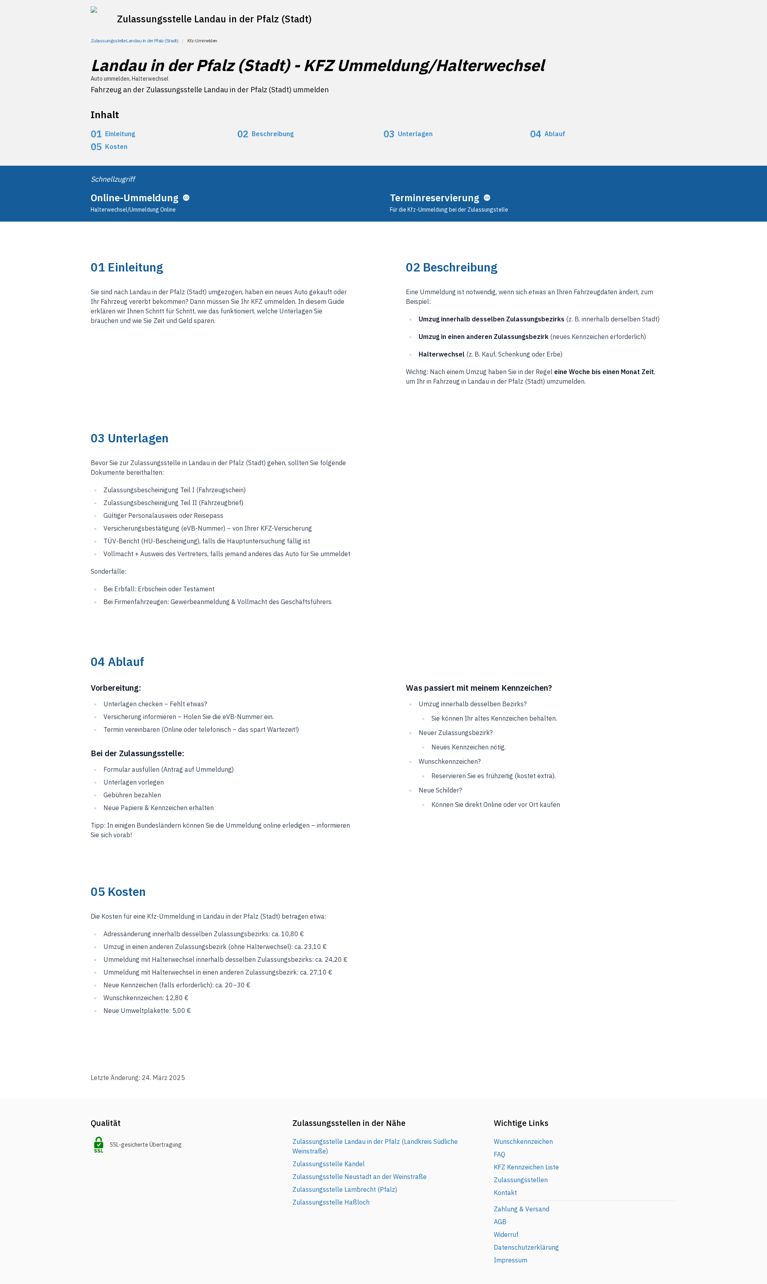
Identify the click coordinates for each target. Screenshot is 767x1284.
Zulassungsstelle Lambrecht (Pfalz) (344, 1189)
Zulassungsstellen (521, 1180)
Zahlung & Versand (521, 1209)
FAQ (499, 1154)
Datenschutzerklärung (526, 1247)
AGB (500, 1222)
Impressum (510, 1260)
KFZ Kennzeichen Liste (526, 1167)
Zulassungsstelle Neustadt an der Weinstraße (359, 1177)
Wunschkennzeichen (523, 1141)
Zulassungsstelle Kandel (328, 1164)
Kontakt (505, 1193)
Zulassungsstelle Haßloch (331, 1202)
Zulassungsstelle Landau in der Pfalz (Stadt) (134, 41)
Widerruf (506, 1234)
